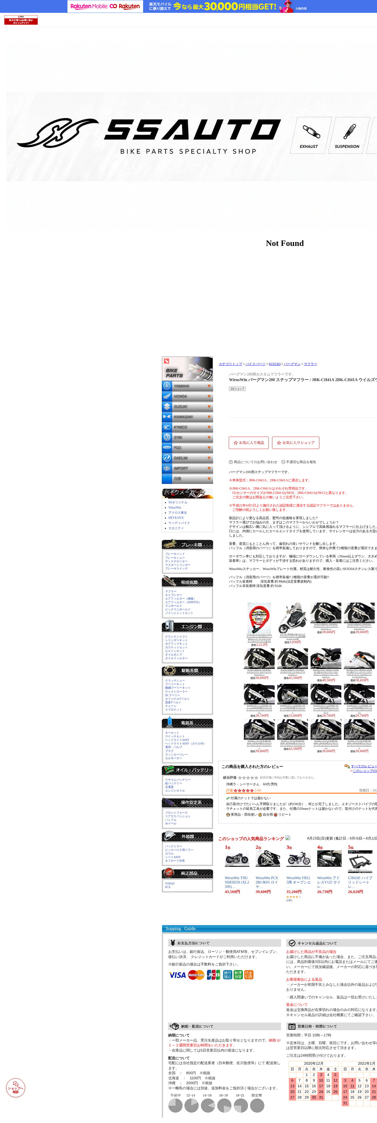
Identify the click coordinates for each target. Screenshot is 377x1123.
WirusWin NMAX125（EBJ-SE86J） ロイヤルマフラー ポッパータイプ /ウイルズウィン (326, 626)
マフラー (310, 364)
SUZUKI (275, 364)
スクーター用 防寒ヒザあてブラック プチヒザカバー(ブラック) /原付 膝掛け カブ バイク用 (292, 636)
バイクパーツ (255, 364)
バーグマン (292, 364)
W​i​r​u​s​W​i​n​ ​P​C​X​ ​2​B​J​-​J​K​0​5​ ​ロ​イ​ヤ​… (267, 882)
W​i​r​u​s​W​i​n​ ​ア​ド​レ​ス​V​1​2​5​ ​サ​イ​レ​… (329, 882)
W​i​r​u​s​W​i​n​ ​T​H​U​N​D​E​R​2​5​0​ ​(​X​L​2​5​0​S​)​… (237, 882)
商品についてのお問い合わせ (255, 462)
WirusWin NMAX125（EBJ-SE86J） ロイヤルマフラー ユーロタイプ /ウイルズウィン (292, 672)
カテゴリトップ (230, 364)
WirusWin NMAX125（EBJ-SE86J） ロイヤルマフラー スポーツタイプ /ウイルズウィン (259, 672)
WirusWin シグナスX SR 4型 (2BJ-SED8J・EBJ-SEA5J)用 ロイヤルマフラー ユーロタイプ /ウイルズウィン (292, 743)
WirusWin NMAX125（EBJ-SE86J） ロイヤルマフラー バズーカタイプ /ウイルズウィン (359, 626)
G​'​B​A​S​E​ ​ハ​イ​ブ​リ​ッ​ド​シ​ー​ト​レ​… (360, 882)
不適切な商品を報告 (301, 462)
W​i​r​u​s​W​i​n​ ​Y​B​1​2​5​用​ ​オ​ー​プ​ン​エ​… (298, 882)
